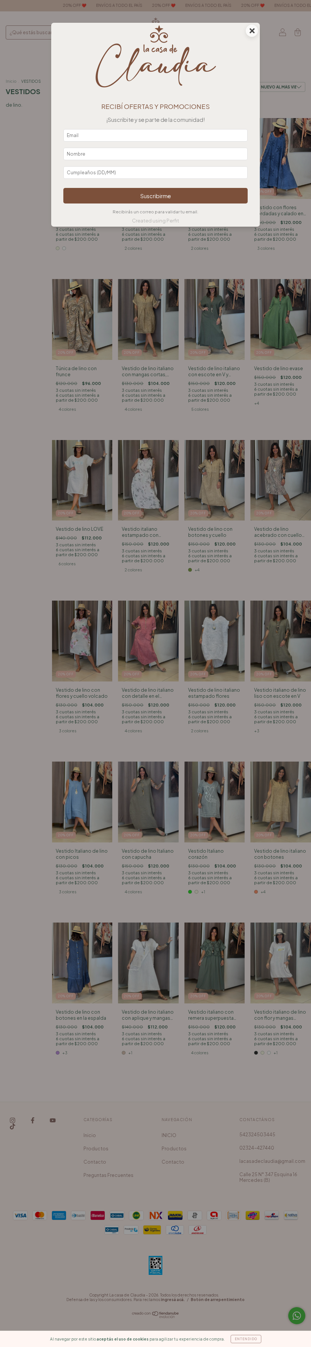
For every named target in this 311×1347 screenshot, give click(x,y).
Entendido (246, 1339)
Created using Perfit (155, 221)
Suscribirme (155, 195)
